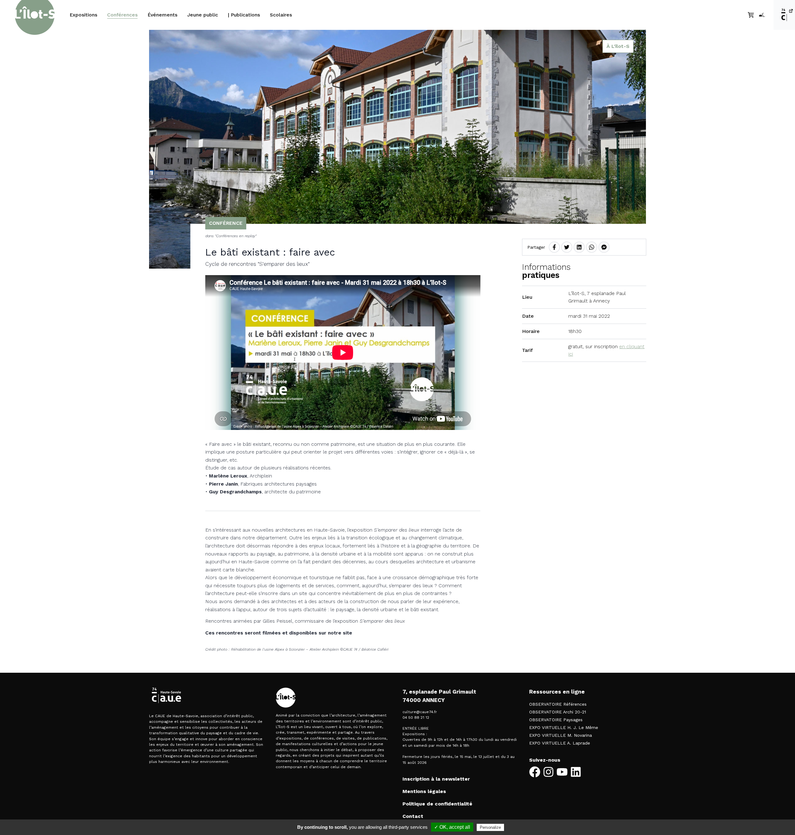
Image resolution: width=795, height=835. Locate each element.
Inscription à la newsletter (436, 779)
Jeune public (202, 15)
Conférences (122, 15)
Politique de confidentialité (437, 804)
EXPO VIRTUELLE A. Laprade (559, 742)
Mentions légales (424, 791)
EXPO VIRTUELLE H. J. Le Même (563, 727)
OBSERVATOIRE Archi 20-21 (557, 711)
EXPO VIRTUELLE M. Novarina (560, 735)
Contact (412, 816)
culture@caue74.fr (419, 712)
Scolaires (281, 15)
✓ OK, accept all (452, 827)
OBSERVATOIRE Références (558, 704)
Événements (162, 15)
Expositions (83, 15)
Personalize (490, 827)
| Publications (244, 15)
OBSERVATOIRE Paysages (556, 719)
